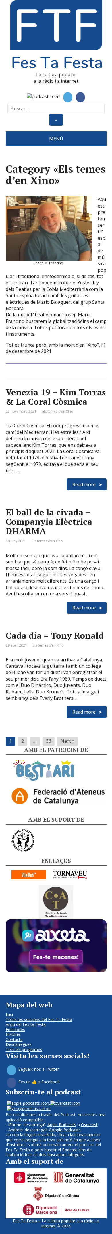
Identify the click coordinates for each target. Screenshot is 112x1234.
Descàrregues (19, 1044)
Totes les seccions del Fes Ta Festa (39, 1019)
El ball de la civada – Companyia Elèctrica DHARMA (49, 521)
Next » (67, 741)
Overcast (89, 1124)
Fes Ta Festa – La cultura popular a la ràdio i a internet (56, 1223)
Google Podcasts (65, 1129)
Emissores (15, 1029)
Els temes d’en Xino (57, 411)
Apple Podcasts (61, 1124)
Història (13, 1034)
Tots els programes (24, 1049)
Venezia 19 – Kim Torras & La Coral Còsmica (56, 396)
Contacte (14, 1039)
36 (48, 741)
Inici (9, 1014)
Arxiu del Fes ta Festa (26, 1024)
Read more (84, 484)
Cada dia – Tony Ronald (55, 635)
